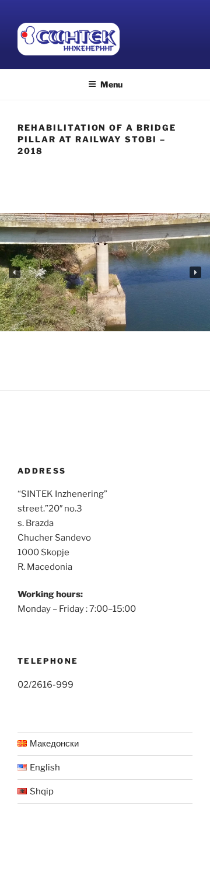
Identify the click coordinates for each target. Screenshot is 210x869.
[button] (14, 272)
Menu (111, 84)
